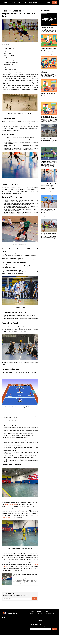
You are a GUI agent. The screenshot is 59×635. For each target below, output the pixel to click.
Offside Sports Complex (10, 69)
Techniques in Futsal (9, 55)
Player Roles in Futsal (9, 67)
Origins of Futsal (8, 51)
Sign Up (54, 2)
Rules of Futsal (7, 53)
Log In (48, 2)
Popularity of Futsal (9, 64)
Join (34, 598)
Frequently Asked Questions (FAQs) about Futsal (16, 60)
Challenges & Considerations (11, 62)
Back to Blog (4, 7)
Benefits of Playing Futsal (10, 58)
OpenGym (18, 510)
